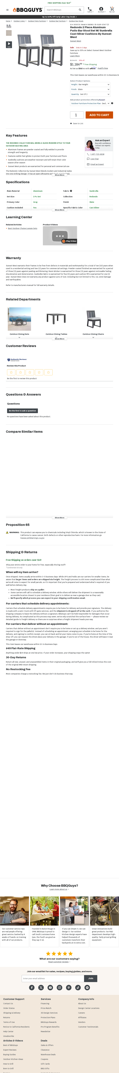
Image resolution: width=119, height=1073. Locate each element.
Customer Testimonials (88, 1027)
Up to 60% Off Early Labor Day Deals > (59, 17)
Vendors (81, 1022)
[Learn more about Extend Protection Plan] (112, 103)
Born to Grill (8, 1068)
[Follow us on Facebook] (32, 987)
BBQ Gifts (45, 1068)
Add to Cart (99, 115)
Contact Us (8, 1003)
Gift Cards (45, 1064)
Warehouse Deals (48, 1054)
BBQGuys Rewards (48, 1022)
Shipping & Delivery (11, 1013)
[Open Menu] (7, 10)
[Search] (80, 10)
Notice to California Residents (16, 1027)
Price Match (46, 1008)
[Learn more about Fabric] (71, 190)
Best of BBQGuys (10, 1045)
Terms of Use (9, 1022)
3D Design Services (49, 1013)
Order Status (9, 1008)
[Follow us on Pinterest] (68, 987)
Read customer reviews (58, 962)
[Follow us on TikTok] (78, 987)
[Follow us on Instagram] (59, 987)
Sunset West (75, 41)
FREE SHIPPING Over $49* (59, 3)
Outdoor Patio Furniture (37, 21)
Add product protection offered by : (87, 100)
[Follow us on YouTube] (50, 987)
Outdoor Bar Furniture (57, 21)
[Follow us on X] (41, 987)
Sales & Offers (47, 1045)
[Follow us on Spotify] (87, 987)
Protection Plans (48, 1017)
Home (8, 21)
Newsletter (45, 1031)
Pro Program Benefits (50, 1027)
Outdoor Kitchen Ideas (13, 1059)
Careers (81, 1013)
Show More (59, 175)
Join (90, 978)
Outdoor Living (19, 21)
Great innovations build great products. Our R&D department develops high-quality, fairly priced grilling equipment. (104, 934)
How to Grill (8, 1064)
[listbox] (9, 30)
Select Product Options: (80, 81)
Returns (6, 1017)
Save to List (78, 123)
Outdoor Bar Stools (76, 21)
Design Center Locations (88, 1008)
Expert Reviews (9, 1050)
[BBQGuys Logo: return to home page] (28, 10)
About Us (82, 1003)
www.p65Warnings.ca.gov (33, 538)
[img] (40, 51)
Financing (45, 1003)
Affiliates (82, 1017)
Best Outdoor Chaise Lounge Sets (22, 228)
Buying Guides (9, 1054)
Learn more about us (58, 889)
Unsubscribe (8, 1036)
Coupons (44, 1059)
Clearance (45, 1050)
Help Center (8, 1031)
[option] (9, 28)
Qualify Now (103, 68)
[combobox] (90, 84)
